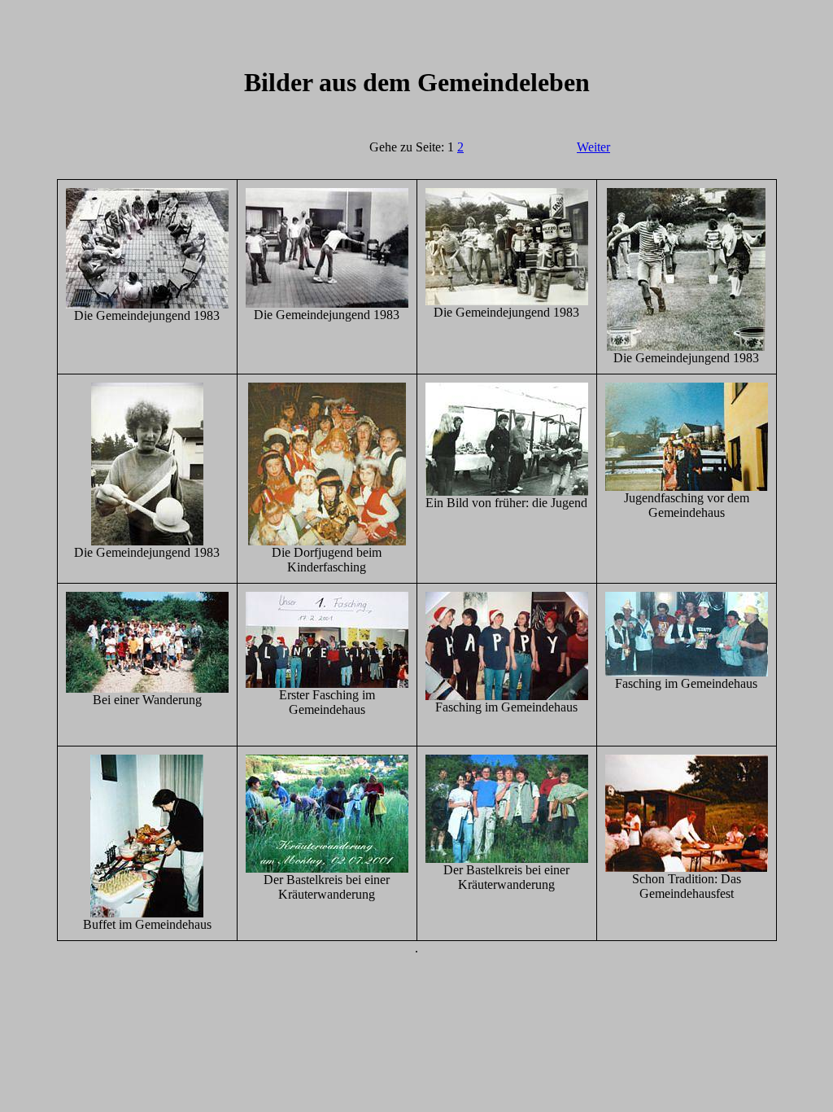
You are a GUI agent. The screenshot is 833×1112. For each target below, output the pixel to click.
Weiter (593, 147)
